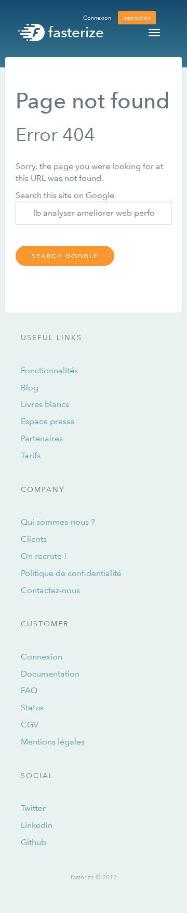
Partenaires (42, 438)
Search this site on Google (65, 195)
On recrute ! (43, 556)
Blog (29, 387)
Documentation (50, 674)
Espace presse (48, 421)
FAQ (29, 690)
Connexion (97, 17)
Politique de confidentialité (71, 573)
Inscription (137, 17)
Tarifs (31, 455)
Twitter (33, 808)
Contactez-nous (50, 590)
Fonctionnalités (49, 370)
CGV (29, 724)
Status (32, 707)
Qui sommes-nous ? (58, 522)
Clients (34, 539)
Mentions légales (53, 742)
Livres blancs (45, 404)
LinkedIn (36, 825)
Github (33, 842)
